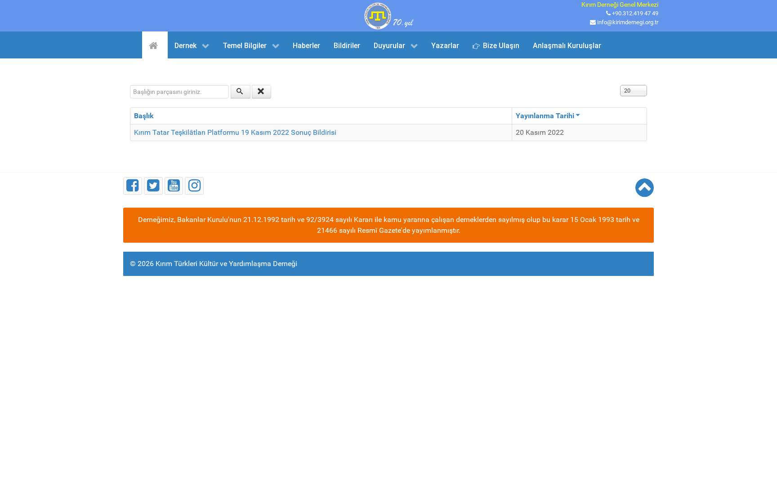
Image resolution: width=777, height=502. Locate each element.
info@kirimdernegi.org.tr (627, 22)
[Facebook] (132, 186)
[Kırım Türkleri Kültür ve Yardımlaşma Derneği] (388, 15)
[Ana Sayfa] (155, 44)
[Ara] (240, 91)
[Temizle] (262, 91)
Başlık (144, 115)
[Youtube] (174, 186)
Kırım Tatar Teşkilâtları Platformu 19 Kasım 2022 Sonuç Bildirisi (235, 132)
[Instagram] (194, 186)
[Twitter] (153, 186)
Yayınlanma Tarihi (545, 115)
